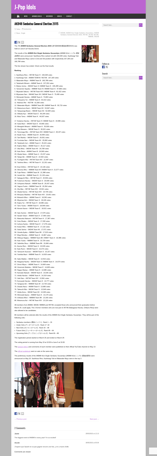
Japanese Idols (37, 16)
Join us (59, 16)
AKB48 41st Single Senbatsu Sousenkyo (79, 33)
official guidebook (24, 351)
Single (23, 33)
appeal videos (23, 347)
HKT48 (85, 35)
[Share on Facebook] (15, 42)
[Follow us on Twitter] (106, 67)
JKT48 (90, 35)
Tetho (18, 29)
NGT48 (96, 35)
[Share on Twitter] (19, 42)
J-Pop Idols (25, 7)
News (25, 16)
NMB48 (90, 36)
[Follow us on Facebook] (103, 67)
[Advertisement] (119, 44)
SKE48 (96, 36)
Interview (49, 16)
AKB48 (62, 33)
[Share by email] (22, 42)
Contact (69, 16)
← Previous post (20, 419)
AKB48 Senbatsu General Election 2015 (79, 34)
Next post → (94, 419)
